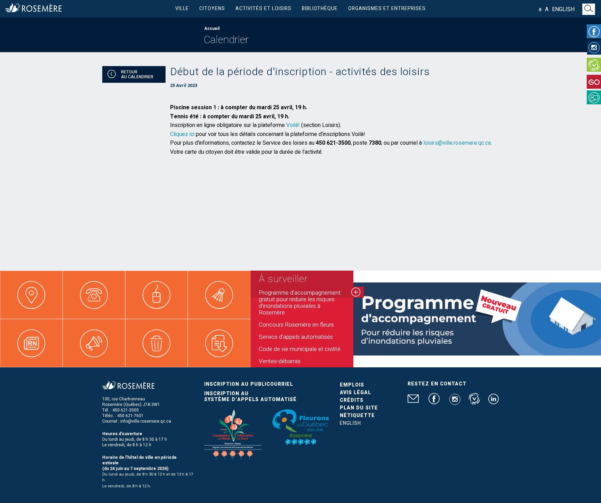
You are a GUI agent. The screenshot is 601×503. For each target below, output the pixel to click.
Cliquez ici (182, 134)
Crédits (351, 400)
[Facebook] (594, 31)
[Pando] (594, 97)
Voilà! (293, 125)
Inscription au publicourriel (248, 384)
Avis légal (355, 392)
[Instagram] (594, 48)
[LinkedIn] (493, 402)
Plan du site (359, 408)
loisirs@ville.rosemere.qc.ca (457, 143)
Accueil (211, 28)
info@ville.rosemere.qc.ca (145, 421)
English (563, 9)
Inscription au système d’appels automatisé (250, 396)
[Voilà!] (594, 65)
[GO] (594, 82)
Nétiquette (357, 415)
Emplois (352, 385)
